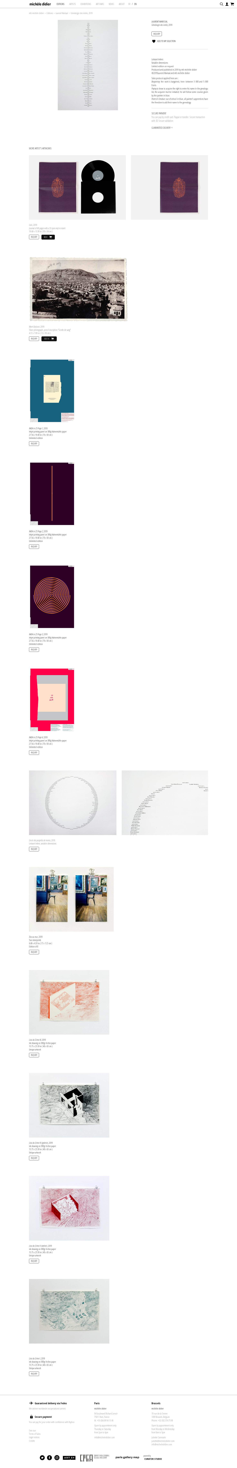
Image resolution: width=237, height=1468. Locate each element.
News (111, 4)
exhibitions (86, 4)
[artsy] (69, 1458)
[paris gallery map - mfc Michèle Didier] (127, 1458)
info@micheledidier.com (104, 1437)
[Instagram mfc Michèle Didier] (57, 1458)
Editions (60, 4)
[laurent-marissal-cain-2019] (77, 187)
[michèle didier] (40, 3)
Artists (72, 4)
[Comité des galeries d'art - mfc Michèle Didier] (95, 1458)
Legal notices (34, 1437)
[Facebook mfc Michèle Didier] (49, 1458)
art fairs (100, 4)
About (121, 4)
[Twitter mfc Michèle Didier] (42, 1458)
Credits (32, 1440)
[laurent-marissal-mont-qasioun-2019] (78, 289)
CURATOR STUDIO (153, 1458)
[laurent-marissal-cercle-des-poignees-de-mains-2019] (72, 802)
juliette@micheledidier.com (163, 1440)
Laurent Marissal (62, 13)
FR (129, 4)
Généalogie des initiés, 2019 (82, 13)
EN (135, 4)
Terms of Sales (34, 1433)
